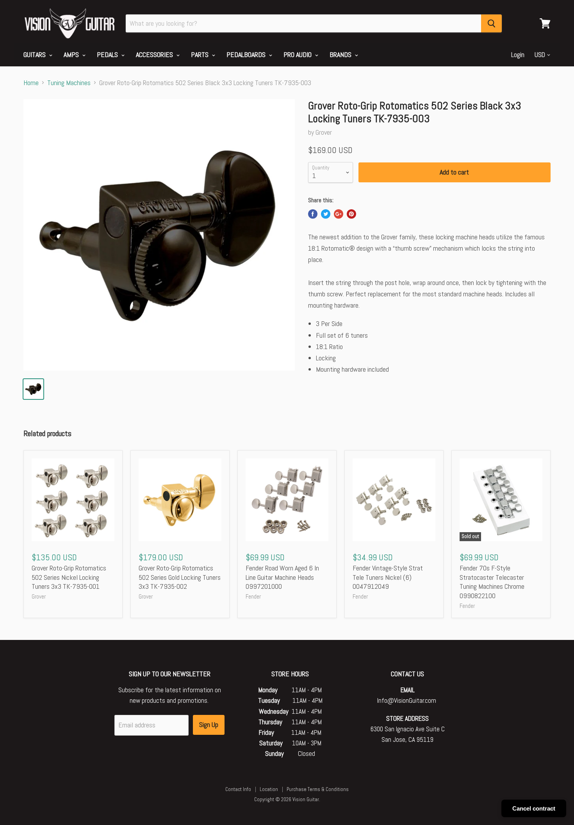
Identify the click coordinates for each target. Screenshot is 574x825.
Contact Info (238, 789)
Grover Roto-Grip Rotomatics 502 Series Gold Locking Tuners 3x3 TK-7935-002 (180, 577)
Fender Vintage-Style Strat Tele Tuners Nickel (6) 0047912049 (388, 577)
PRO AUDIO (298, 54)
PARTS (200, 54)
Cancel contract (533, 808)
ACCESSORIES (155, 54)
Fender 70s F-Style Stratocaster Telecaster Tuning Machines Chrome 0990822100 (492, 581)
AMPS (72, 54)
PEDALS (108, 54)
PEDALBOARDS (246, 54)
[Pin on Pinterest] (351, 214)
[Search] (491, 23)
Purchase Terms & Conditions (318, 789)
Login (517, 54)
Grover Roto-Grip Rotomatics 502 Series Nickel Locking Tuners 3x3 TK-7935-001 (69, 577)
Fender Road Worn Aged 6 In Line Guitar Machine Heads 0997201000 (282, 577)
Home (31, 83)
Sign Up (208, 724)
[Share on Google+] (338, 214)
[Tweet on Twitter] (325, 214)
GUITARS (35, 54)
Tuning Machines (69, 83)
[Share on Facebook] (312, 214)
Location (269, 789)
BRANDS (341, 54)
